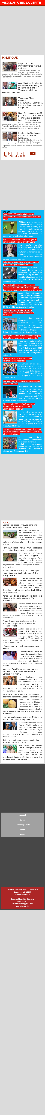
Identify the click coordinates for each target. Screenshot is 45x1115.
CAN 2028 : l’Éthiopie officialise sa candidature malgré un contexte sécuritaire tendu (22, 216)
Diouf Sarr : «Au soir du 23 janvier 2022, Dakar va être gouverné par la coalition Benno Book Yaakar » (30, 116)
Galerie (23, 820)
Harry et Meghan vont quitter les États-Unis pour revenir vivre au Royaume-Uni (22, 718)
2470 (23, 156)
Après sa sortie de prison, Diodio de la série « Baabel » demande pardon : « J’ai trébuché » (22, 598)
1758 (5, 156)
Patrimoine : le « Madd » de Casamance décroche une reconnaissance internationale (22, 695)
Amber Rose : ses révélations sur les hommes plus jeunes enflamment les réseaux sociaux (19, 623)
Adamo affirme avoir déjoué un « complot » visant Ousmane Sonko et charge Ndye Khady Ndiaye (22, 573)
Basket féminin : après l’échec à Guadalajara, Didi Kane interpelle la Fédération (18, 312)
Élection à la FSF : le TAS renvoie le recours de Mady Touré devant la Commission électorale (19, 406)
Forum (22, 830)
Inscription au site (22, 906)
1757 (38, 153)
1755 (26, 153)
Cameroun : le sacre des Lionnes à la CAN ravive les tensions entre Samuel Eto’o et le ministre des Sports (22, 431)
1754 (20, 153)
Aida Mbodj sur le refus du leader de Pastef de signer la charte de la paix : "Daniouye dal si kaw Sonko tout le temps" (22, 88)
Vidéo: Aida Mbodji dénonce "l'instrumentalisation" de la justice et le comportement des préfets (30, 103)
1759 (11, 156)
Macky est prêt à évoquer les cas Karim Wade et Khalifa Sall (29, 135)
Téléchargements (22, 825)
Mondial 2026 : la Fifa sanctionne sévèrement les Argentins (17, 359)
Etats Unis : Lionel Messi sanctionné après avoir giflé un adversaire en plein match (22, 337)
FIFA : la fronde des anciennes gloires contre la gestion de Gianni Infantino (20, 240)
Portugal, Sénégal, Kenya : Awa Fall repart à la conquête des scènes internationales (22, 549)
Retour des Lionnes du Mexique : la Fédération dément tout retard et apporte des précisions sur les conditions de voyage (22, 287)
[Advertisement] (22, 30)
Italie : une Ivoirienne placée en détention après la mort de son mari (21, 741)
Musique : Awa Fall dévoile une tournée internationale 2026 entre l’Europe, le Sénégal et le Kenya (20, 671)
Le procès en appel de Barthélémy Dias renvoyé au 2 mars (29, 65)
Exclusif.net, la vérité (22, 2)
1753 (14, 153)
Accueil (22, 815)
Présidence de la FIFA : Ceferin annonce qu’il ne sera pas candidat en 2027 (21, 263)
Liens (22, 835)
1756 (32, 153)
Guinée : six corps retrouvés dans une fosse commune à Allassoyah (20, 526)
